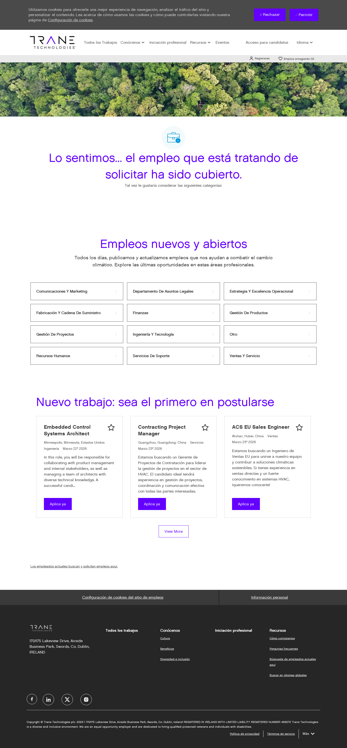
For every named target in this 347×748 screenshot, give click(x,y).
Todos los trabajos (122, 630)
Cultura (165, 638)
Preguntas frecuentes (284, 648)
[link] (76, 291)
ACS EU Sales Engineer (260, 427)
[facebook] (32, 699)
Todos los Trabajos (100, 42)
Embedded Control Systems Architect (67, 430)
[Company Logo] (52, 42)
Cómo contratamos (282, 638)
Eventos (222, 42)
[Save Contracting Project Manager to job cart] (205, 427)
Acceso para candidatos (267, 42)
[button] (259, 58)
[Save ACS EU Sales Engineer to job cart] (299, 427)
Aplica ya (58, 504)
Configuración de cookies (70, 20)
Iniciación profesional (167, 42)
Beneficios (167, 648)
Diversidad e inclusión (175, 659)
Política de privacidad (244, 733)
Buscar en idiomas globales (288, 675)
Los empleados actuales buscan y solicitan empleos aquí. (74, 566)
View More (174, 531)
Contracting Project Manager (162, 430)
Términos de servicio (281, 733)
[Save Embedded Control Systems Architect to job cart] (111, 427)
